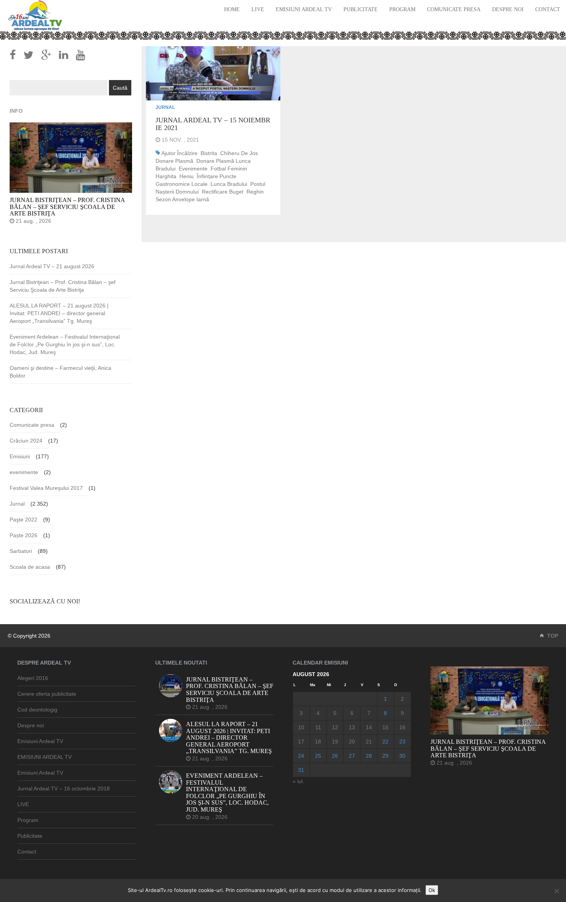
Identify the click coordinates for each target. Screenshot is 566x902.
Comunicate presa (454, 9)
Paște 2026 (23, 535)
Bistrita (209, 153)
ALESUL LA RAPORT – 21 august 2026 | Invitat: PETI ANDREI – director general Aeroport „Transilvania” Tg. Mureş (59, 313)
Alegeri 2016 (32, 678)
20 (352, 741)
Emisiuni (20, 456)
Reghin (255, 192)
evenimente (193, 168)
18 (318, 741)
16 (402, 727)
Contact (547, 9)
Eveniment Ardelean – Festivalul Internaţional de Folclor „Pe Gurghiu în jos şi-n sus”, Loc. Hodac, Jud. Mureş (65, 344)
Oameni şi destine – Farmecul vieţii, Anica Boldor (60, 372)
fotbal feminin (229, 168)
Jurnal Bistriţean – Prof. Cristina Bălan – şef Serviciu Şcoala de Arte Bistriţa (63, 286)
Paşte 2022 (23, 519)
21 (369, 741)
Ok (432, 890)
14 (369, 727)
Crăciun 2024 (26, 441)
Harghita (166, 176)
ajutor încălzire (179, 153)
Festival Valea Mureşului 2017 (46, 488)
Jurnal (165, 107)
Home (232, 9)
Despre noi (508, 9)
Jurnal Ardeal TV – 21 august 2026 (52, 266)
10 (301, 727)
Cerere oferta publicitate (46, 694)
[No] (556, 891)
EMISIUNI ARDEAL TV (44, 757)
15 (385, 727)
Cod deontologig (37, 710)
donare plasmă (174, 161)
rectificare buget (222, 192)
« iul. (298, 781)
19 (335, 741)
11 (318, 727)
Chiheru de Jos (239, 153)
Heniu (186, 176)
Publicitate (360, 9)
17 (301, 741)
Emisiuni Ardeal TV (304, 9)
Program (402, 9)
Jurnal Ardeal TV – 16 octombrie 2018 (63, 788)
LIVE (257, 9)
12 (335, 727)
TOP (552, 636)
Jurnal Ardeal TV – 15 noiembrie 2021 (213, 124)
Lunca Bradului (229, 184)
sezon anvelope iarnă (182, 199)
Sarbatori (21, 551)
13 (352, 727)
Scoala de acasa (30, 567)
